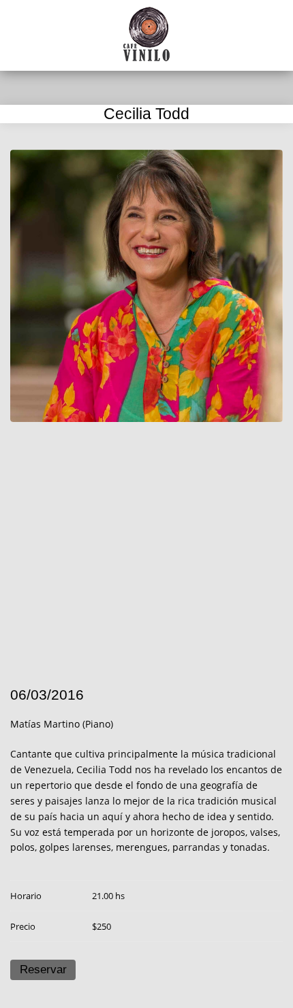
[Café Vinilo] (146, 34)
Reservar (43, 969)
